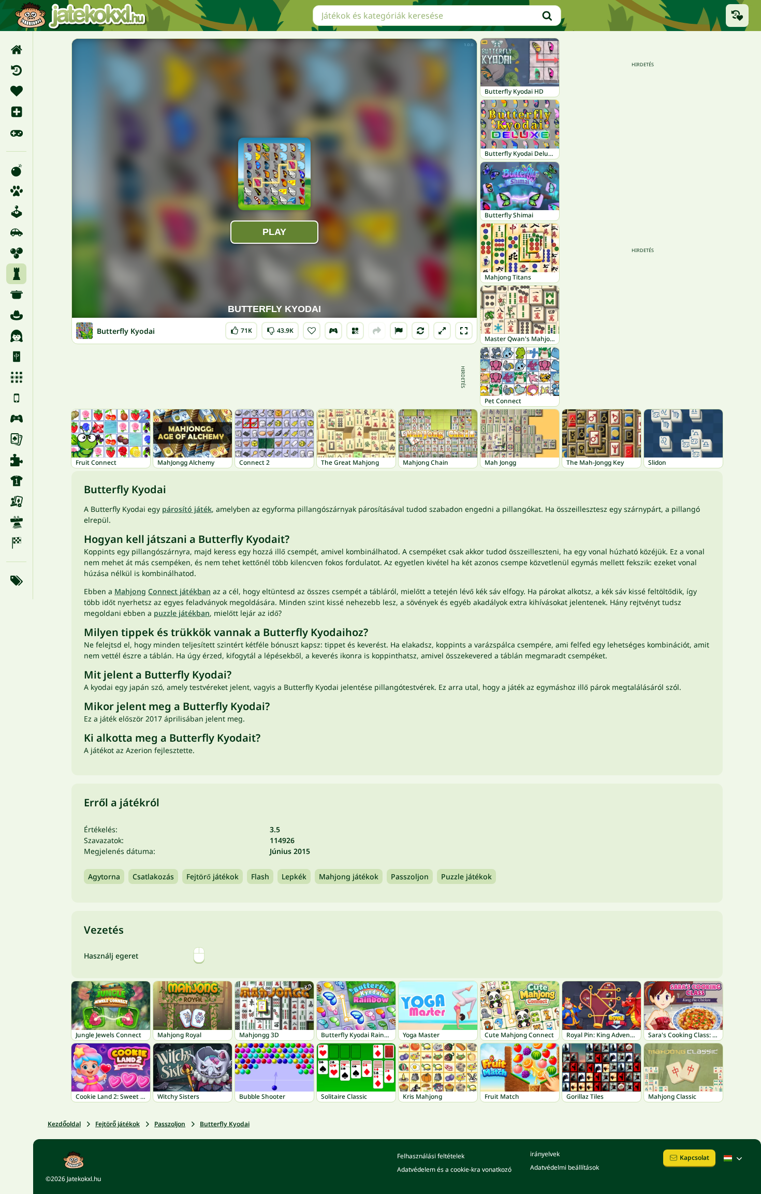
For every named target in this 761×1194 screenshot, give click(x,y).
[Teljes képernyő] (464, 331)
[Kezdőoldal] (16, 49)
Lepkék (294, 876)
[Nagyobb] (442, 331)
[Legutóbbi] (16, 70)
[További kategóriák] (16, 580)
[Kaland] (16, 315)
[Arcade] (16, 211)
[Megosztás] (377, 331)
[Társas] (16, 501)
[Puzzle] (16, 460)
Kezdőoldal (64, 1123)
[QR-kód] (355, 331)
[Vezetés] (333, 331)
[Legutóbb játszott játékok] (737, 15)
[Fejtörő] (16, 273)
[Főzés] (16, 294)
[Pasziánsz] (16, 439)
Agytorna (104, 876)
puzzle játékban (182, 613)
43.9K (280, 328)
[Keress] (547, 15)
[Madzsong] (16, 356)
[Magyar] (734, 1158)
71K (241, 328)
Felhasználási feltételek (430, 1156)
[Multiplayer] (16, 418)
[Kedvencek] (16, 91)
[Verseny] (16, 543)
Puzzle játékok (466, 876)
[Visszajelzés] (398, 331)
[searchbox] (437, 15)
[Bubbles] (16, 253)
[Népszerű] (16, 132)
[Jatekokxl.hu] (80, 15)
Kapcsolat (694, 1157)
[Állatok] (16, 191)
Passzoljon (410, 876)
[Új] (16, 111)
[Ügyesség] (16, 522)
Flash (260, 876)
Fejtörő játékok (212, 876)
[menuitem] (16, 49)
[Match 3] (16, 377)
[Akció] (16, 170)
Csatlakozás (153, 876)
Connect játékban (179, 591)
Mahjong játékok (348, 876)
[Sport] (16, 480)
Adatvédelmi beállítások (564, 1167)
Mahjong (130, 591)
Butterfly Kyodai (225, 1123)
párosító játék (187, 509)
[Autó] (16, 232)
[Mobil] (16, 398)
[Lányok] (16, 336)
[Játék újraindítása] (420, 331)
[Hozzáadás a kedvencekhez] (311, 331)
